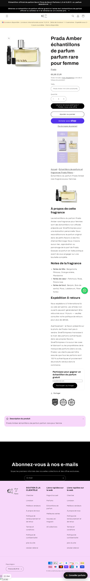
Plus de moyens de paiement (67, 126)
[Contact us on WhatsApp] (84, 290)
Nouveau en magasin (51, 520)
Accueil (54, 169)
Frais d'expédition (68, 78)
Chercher (29, 495)
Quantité (54, 94)
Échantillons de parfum (52, 507)
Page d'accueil (52, 495)
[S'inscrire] (63, 478)
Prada (53, 70)
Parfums (50, 500)
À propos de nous (33, 511)
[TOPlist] (4, 579)
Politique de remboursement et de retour (33, 519)
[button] (6, 15)
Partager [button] (56, 393)
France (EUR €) (13, 569)
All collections (52, 527)
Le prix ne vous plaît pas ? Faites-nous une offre (67, 106)
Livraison (29, 500)
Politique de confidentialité (31, 536)
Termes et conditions (30, 528)
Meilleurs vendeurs (33, 506)
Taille (53, 84)
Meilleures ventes (53, 514)
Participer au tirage (65, 385)
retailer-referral (32, 548)
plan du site (30, 543)
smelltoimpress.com (57, 571)
